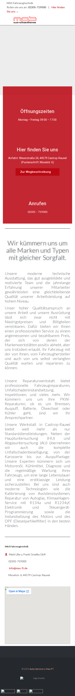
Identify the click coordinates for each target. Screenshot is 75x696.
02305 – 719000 (37, 211)
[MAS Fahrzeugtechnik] (40, 20)
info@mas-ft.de (16, 568)
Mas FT (50, 668)
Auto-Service (36, 668)
